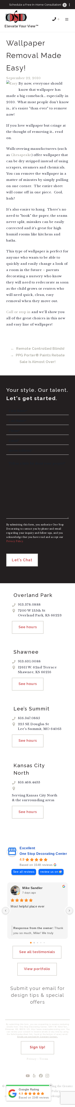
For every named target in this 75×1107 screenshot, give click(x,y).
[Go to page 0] (31, 943)
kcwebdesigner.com (57, 1096)
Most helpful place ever (28, 906)
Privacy (32, 1058)
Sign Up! (37, 1047)
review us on (49, 871)
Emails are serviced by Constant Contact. (37, 1036)
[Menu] (67, 21)
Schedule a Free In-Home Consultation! (35, 4)
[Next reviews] (69, 910)
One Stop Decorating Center (43, 853)
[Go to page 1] (34, 942)
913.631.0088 (40, 10)
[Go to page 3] (40, 942)
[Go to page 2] (37, 942)
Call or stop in (18, 312)
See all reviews (24, 871)
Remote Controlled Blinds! (40, 348)
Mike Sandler (32, 888)
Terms (43, 1058)
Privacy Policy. (15, 541)
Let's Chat (22, 560)
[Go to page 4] (44, 942)
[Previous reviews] (5, 910)
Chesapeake (21, 155)
